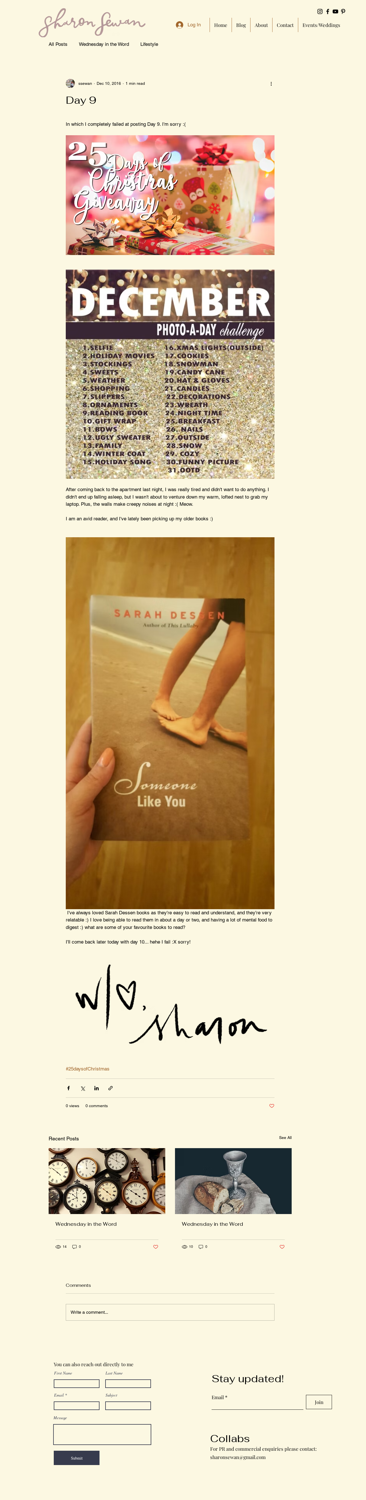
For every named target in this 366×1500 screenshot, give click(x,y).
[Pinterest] (343, 11)
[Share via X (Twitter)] (82, 1088)
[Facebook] (327, 11)
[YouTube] (335, 11)
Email (59, 1395)
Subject (111, 1395)
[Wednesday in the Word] (107, 1181)
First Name (63, 1373)
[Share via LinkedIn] (96, 1088)
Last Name (114, 1373)
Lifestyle (149, 44)
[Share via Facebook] (68, 1088)
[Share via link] (110, 1088)
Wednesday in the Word (104, 44)
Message (60, 1418)
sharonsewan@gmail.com (238, 1457)
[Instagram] (320, 11)
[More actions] (271, 83)
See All (285, 1137)
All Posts (58, 44)
